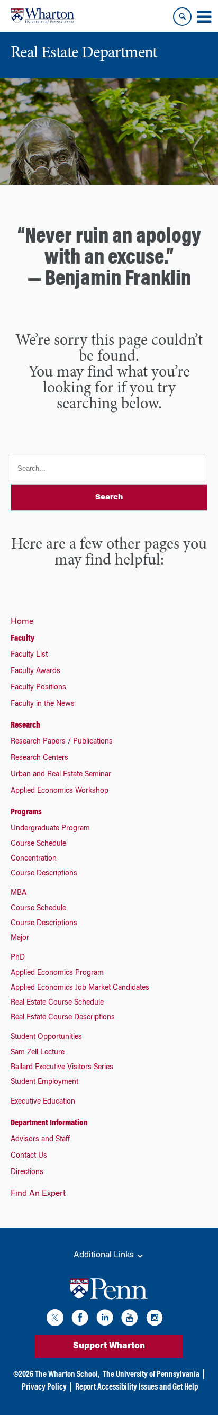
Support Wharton (109, 1346)
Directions (27, 1172)
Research (25, 725)
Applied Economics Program (57, 973)
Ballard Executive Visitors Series (62, 1067)
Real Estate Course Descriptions (63, 1018)
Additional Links (105, 1255)
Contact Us (29, 1156)
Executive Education (43, 1102)
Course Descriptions (44, 873)
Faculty (22, 638)
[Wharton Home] (42, 16)
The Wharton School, (67, 1375)
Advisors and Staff (40, 1139)
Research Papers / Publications (62, 742)
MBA (18, 893)
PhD (18, 958)
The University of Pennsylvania (151, 1375)
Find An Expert (38, 1193)
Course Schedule (38, 844)
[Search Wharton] (182, 16)
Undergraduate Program (50, 828)
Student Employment (44, 1082)
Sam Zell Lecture (38, 1052)
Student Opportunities (46, 1037)
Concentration (34, 859)
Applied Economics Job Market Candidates (80, 988)
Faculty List (29, 655)
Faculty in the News (43, 704)
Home (22, 621)
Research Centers (39, 758)
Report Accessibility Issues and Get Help (136, 1387)
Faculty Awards (35, 671)
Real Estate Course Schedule (57, 1003)
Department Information (49, 1123)
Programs (26, 812)
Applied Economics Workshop (59, 791)
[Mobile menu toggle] (203, 17)
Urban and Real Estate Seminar (61, 774)
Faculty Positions (38, 688)
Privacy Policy (44, 1387)
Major (20, 938)
